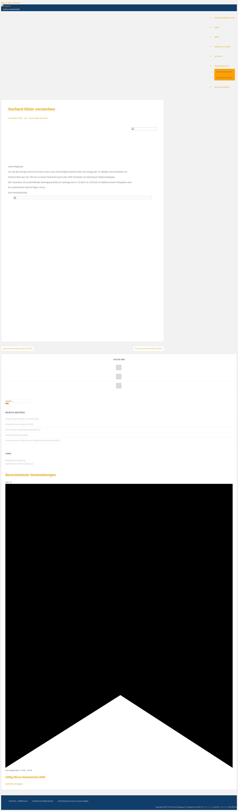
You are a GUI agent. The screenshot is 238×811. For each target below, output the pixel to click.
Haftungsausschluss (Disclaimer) (73, 801)
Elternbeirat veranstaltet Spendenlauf (22, 429)
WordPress (232, 807)
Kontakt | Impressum (18, 801)
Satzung (218, 56)
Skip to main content (10, 2)
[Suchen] (7, 403)
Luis (25, 118)
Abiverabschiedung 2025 (16, 435)
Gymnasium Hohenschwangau (19, 463)
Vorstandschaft (221, 66)
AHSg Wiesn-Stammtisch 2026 (25, 777)
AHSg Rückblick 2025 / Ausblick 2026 (22, 419)
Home (216, 27)
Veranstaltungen (222, 47)
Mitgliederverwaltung (224, 18)
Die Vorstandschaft (224, 71)
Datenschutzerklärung (42, 801)
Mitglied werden (221, 87)
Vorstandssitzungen (224, 77)
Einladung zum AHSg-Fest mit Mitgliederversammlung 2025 (32, 440)
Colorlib (216, 807)
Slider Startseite (41, 118)
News (216, 37)
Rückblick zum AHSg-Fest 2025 (19, 424)
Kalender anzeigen (14, 783)
